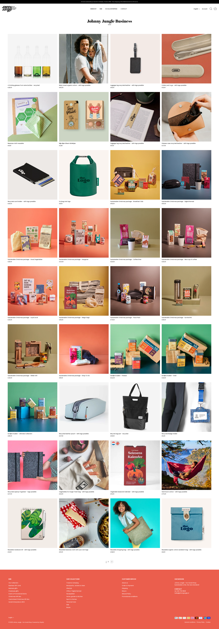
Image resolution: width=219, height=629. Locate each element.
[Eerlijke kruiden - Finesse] (135, 349)
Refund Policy (126, 594)
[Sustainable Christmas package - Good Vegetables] (32, 233)
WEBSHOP (93, 9)
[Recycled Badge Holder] (186, 407)
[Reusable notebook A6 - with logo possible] (32, 523)
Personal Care (71, 602)
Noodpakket (70, 594)
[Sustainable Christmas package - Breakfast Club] (135, 175)
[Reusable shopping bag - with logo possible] (135, 523)
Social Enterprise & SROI (17, 602)
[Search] (211, 9)
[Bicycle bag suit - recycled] (135, 407)
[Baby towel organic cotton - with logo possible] (84, 58)
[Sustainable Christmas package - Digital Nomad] (186, 175)
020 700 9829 (181, 591)
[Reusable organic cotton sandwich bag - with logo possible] (186, 523)
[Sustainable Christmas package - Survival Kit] (186, 291)
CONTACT (124, 9)
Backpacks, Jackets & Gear (75, 586)
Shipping (125, 588)
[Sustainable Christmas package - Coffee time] (135, 233)
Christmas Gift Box (15, 596)
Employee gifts (14, 591)
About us (125, 583)
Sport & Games (71, 599)
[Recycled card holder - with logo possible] (32, 175)
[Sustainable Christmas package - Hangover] (84, 233)
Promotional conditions (129, 596)
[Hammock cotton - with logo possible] (186, 465)
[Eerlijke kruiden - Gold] (186, 349)
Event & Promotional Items (18, 594)
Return (124, 591)
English (196, 9)
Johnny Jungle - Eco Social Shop (22, 622)
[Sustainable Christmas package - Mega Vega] (84, 291)
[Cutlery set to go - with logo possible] (186, 58)
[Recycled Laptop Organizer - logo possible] (32, 465)
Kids (67, 605)
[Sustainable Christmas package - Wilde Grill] (32, 349)
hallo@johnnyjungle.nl (182, 593)
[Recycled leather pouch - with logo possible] (84, 407)
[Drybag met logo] (84, 175)
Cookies (208, 622)
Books (68, 607)
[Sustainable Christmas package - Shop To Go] (84, 349)
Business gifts (13, 588)
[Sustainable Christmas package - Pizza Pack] (135, 291)
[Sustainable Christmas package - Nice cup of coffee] (186, 233)
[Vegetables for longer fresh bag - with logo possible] (84, 465)
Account (204, 9)
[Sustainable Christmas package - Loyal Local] (32, 291)
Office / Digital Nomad (73, 591)
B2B (101, 9)
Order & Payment (128, 586)
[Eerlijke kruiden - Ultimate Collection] (32, 407)
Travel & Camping (72, 583)
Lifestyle (69, 588)
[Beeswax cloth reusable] (32, 117)
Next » (112, 562)
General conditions (190, 622)
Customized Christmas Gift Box (19, 599)
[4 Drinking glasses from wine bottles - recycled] (32, 58)
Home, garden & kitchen (74, 596)
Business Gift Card (15, 586)
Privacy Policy (201, 622)
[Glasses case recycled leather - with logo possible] (186, 117)
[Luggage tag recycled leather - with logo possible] (135, 58)
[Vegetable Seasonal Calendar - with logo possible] (135, 465)
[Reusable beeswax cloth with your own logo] (84, 523)
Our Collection (13, 583)
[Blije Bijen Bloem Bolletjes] (84, 117)
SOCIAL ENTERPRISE (111, 9)
